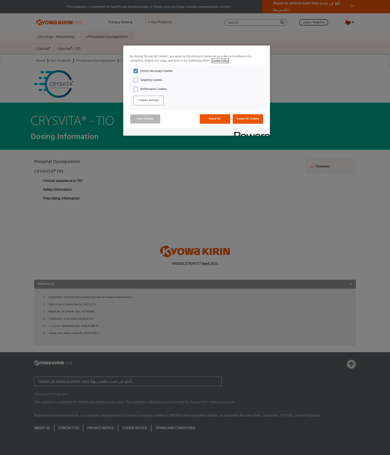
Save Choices (145, 119)
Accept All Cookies (248, 119)
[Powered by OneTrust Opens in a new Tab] (250, 133)
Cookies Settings (148, 100)
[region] (196, 91)
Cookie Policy (220, 61)
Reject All (215, 119)
